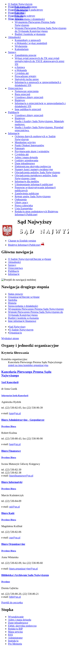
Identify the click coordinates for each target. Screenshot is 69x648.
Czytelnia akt (22, 73)
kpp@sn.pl (15, 413)
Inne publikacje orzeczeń (28, 109)
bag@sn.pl (15, 444)
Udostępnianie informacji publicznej (34, 184)
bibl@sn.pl (15, 596)
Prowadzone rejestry (25, 76)
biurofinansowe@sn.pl (21, 475)
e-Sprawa (20, 67)
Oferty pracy (21, 202)
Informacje (13, 133)
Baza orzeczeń (22, 94)
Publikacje (13, 112)
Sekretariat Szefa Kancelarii (14, 395)
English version (22, 240)
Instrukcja (13, 640)
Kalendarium (21, 49)
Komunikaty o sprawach (28, 40)
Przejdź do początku (12, 602)
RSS (10, 634)
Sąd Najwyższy (17, 326)
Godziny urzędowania (26, 160)
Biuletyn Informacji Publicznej (24, 244)
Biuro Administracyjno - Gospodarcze (22, 419)
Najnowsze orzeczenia (27, 91)
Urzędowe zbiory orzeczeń (29, 97)
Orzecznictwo (15, 88)
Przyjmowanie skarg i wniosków (32, 151)
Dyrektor (5, 581)
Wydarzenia (21, 46)
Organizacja (15, 332)
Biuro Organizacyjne (13, 544)
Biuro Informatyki (11, 482)
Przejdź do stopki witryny (21, 15)
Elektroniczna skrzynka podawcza (33, 166)
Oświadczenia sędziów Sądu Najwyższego (37, 172)
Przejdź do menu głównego (22, 6)
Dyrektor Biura (8, 426)
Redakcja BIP (15, 628)
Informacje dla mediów (27, 181)
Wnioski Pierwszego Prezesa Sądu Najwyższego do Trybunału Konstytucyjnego (40, 30)
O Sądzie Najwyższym (20, 4)
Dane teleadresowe (25, 163)
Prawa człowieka (24, 205)
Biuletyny (20, 100)
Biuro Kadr (8, 513)
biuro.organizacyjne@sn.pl (23, 568)
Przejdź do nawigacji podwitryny (25, 9)
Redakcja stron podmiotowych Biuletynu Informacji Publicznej (36, 213)
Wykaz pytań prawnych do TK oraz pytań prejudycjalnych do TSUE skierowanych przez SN (39, 61)
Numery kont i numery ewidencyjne (34, 169)
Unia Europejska (23, 208)
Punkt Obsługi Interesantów (29, 145)
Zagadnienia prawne (25, 55)
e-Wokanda (21, 70)
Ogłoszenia (21, 199)
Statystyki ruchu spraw (27, 79)
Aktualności (14, 37)
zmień (28, 365)
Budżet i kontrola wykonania (30, 34)
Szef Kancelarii (9, 382)
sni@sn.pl (14, 506)
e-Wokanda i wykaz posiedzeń (31, 43)
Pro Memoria (15, 643)
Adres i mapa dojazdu (26, 157)
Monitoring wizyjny (25, 142)
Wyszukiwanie (16, 616)
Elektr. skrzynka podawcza (22, 625)
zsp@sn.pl (14, 537)
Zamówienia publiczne (27, 193)
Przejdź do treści (16, 12)
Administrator (15, 637)
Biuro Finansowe (11, 450)
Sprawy (12, 52)
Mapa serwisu (15, 18)
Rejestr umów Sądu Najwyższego (33, 196)
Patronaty (20, 148)
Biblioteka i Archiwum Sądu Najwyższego (25, 575)
